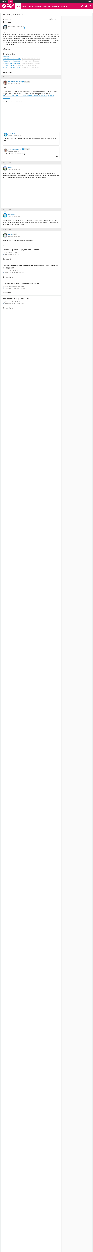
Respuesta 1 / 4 (8, 77)
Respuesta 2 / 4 (8, 162)
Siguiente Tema (53, 19)
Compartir (8, 49)
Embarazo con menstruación (12, 63)
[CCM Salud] (8, 6)
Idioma (89, 1)
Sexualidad (55, 6)
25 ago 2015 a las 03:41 (32, 28)
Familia (30, 6)
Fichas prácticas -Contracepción (26, 65)
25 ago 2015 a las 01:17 (14, 169)
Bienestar (46, 6)
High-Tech (4, 1)
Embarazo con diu (9, 65)
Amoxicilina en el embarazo (12, 61)
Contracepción (17, 14)
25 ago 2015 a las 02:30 (14, 236)
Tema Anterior (9, 19)
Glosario (64, 6)
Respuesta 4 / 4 (8, 229)
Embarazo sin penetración (11, 67)
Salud (10, 1)
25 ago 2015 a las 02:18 (14, 216)
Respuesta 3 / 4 (8, 209)
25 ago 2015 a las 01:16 (14, 83)
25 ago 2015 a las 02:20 (14, 135)
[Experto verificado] (25, 28)
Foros (18, 6)
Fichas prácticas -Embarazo (31, 59)
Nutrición (38, 6)
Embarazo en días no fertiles (12, 59)
